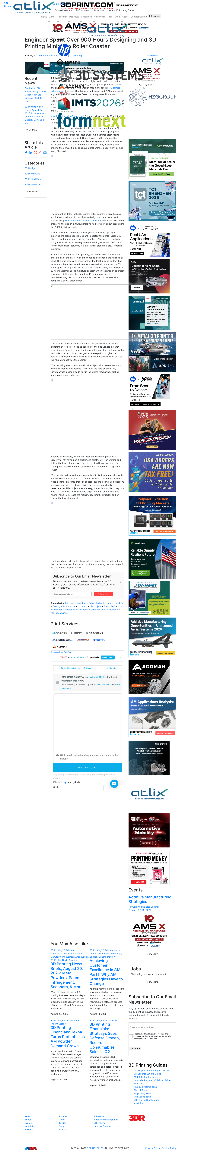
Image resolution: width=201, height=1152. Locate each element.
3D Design (30, 168)
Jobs (109, 16)
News (44, 16)
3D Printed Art (32, 173)
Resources (86, 16)
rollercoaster (71, 609)
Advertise (99, 10)
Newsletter (99, 16)
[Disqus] (87, 832)
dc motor (82, 606)
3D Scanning (66, 953)
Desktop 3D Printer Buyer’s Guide (151, 1070)
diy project (95, 606)
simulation (112, 609)
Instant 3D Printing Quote (121, 10)
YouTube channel (59, 613)
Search (156, 16)
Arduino (120, 603)
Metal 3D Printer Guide (146, 1077)
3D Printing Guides (148, 1065)
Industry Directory (103, 1126)
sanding (84, 609)
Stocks (62, 1023)
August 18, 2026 (98, 1014)
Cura (72, 606)
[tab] (60, 633)
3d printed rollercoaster (101, 603)
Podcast (63, 1116)
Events (28, 1123)
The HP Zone (140, 1090)
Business (69, 956)
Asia (100, 953)
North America (69, 960)
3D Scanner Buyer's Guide (147, 1073)
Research (62, 16)
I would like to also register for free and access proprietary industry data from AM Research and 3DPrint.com (152, 1036)
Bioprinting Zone (142, 1093)
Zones (52, 16)
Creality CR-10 (60, 606)
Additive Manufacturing (106, 1119)
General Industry (107, 956)
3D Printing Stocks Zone (146, 1100)
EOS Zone (139, 1083)
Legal (84, 956)
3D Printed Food (33, 179)
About (125, 16)
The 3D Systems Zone (145, 1086)
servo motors (98, 609)
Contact (63, 1129)
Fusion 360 (109, 606)
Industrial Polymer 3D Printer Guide (152, 1080)
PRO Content (82, 10)
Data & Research (63, 10)
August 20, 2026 (59, 1014)
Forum (62, 1123)
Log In (56, 3)
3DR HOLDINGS (95, 1148)
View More (31, 191)
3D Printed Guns (33, 184)
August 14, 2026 (98, 1085)
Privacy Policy (152, 1148)
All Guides (139, 1103)
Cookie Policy (169, 1148)
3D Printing (56, 950)
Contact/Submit (139, 16)
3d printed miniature (75, 603)
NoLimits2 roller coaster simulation (83, 220)
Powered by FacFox (61, 652)
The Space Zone (142, 1096)
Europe (78, 956)
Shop (117, 16)
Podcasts (74, 16)
